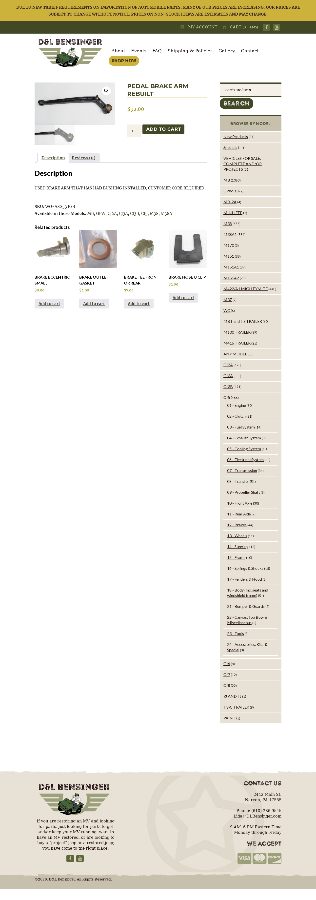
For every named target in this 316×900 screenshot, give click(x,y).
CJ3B (134, 213)
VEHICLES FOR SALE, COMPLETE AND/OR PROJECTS (242, 163)
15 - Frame (236, 557)
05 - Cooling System (244, 448)
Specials (230, 147)
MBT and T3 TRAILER (242, 321)
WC (226, 310)
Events (138, 50)
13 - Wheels (237, 535)
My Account (200, 27)
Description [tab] (53, 157)
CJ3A (123, 213)
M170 (228, 245)
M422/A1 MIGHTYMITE (245, 288)
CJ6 (226, 663)
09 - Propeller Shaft (243, 492)
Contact (250, 50)
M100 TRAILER (237, 332)
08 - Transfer (238, 481)
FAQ (157, 50)
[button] (106, 90)
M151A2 (231, 277)
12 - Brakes (237, 524)
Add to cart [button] (49, 303)
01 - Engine (236, 405)
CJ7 (226, 674)
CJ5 (144, 213)
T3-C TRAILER (236, 707)
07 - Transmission (242, 470)
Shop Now (124, 60)
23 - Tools (235, 633)
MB (90, 213)
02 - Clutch (236, 416)
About (118, 50)
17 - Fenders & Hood (244, 579)
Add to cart (163, 129)
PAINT (229, 718)
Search (236, 103)
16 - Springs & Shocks (245, 568)
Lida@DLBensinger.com (257, 816)
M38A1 (167, 213)
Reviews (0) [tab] (83, 157)
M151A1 (231, 267)
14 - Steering (238, 546)
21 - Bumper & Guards (246, 606)
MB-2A (230, 201)
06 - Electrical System (245, 459)
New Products (235, 136)
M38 (154, 213)
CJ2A (112, 213)
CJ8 (226, 685)
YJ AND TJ (232, 696)
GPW (100, 213)
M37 (227, 299)
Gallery (226, 50)
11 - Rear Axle (239, 513)
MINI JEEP (232, 212)
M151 (228, 256)
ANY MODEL (235, 353)
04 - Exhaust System (244, 437)
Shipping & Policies (190, 50)
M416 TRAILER (237, 343)
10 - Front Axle (239, 503)
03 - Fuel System (241, 427)
